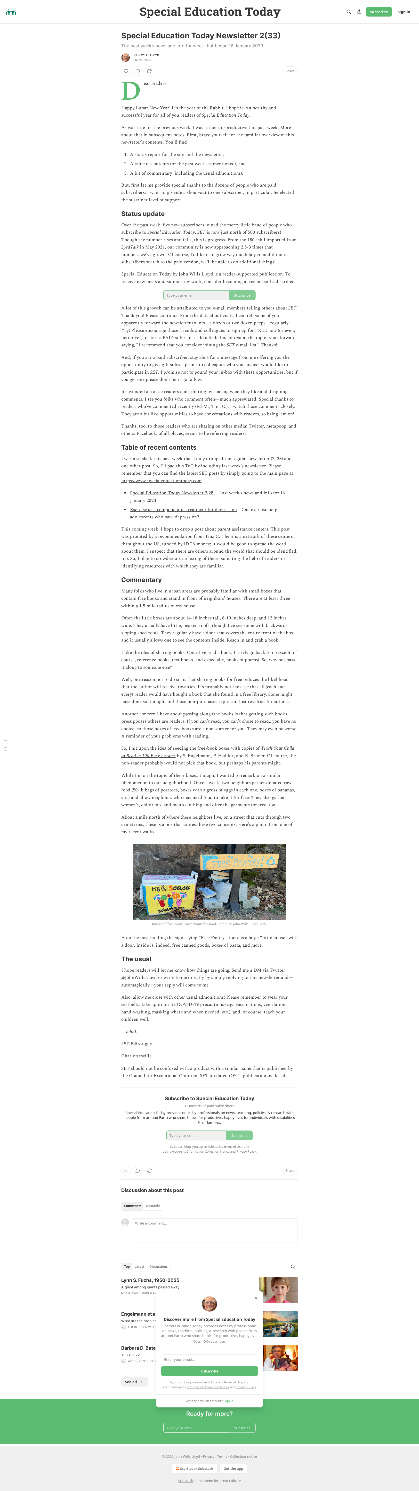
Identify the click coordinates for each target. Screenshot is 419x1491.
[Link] (114, 214)
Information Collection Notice (208, 1387)
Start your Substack (196, 1468)
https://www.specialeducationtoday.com (161, 480)
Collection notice (243, 1456)
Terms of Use (233, 1382)
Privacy (208, 1456)
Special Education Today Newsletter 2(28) (172, 493)
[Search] (349, 12)
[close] (256, 1298)
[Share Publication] (359, 12)
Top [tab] (127, 1266)
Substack (185, 1480)
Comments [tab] (132, 1206)
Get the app (233, 1468)
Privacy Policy (246, 1387)
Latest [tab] (140, 1266)
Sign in (404, 11)
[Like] (126, 71)
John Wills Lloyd (146, 55)
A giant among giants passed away (150, 1287)
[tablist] (142, 1206)
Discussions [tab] (158, 1266)
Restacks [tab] (153, 1206)
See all (131, 1381)
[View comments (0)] (138, 71)
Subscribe (379, 11)
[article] (209, 1290)
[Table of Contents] (5, 745)
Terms (222, 1456)
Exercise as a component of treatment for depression (183, 509)
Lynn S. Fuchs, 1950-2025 (150, 1280)
